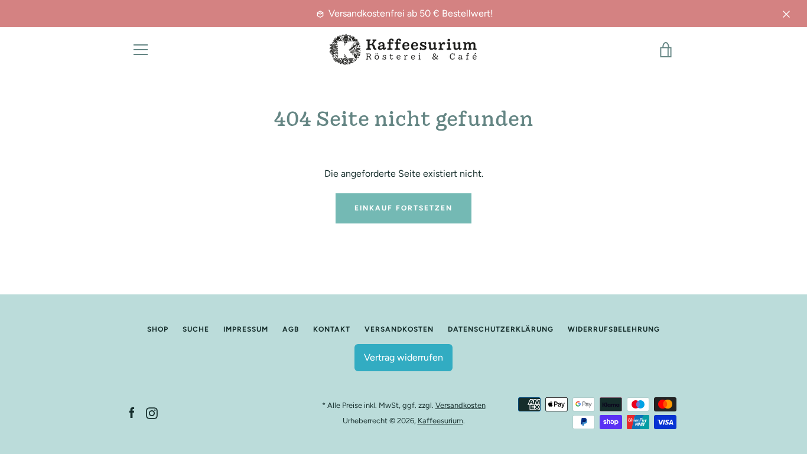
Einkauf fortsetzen (403, 208)
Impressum (245, 329)
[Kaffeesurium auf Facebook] (132, 412)
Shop (157, 329)
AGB (290, 329)
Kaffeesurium (440, 420)
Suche (196, 329)
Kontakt (331, 329)
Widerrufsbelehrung (614, 329)
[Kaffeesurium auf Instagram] (152, 412)
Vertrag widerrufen (403, 357)
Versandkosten (399, 329)
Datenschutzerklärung (501, 329)
